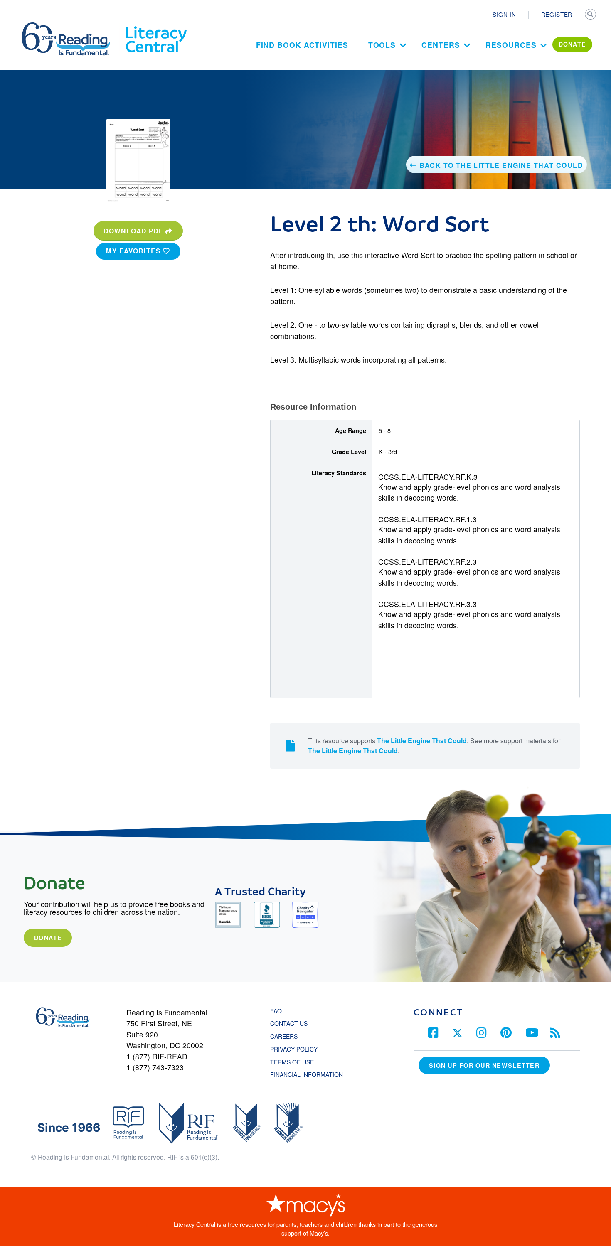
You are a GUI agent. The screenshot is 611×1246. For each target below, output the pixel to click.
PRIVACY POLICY (294, 1049)
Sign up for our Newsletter (484, 1065)
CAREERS (284, 1036)
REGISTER (556, 14)
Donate (48, 938)
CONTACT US (291, 1023)
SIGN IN (504, 14)
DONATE (572, 44)
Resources (510, 44)
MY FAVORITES (134, 251)
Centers (440, 44)
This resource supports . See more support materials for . (434, 745)
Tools (382, 44)
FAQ (276, 1011)
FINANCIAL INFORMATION (306, 1074)
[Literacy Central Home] (156, 26)
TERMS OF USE (296, 1062)
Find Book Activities (302, 44)
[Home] (72, 26)
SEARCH (591, 15)
